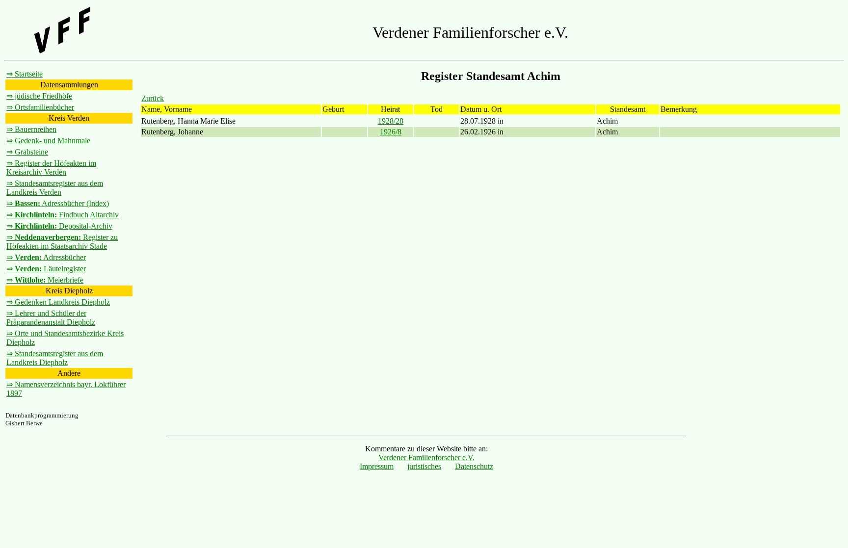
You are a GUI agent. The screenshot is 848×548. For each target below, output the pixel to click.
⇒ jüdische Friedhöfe (39, 96)
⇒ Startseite (24, 74)
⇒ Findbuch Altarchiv (62, 214)
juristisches (424, 466)
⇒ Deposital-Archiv (59, 226)
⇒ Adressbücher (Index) (57, 203)
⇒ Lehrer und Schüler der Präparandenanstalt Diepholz (50, 317)
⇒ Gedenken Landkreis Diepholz (58, 302)
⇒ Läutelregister (46, 268)
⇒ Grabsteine (27, 152)
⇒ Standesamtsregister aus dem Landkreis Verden (54, 187)
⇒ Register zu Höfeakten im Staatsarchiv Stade (62, 241)
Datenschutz (474, 466)
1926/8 (390, 132)
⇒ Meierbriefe (44, 280)
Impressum (377, 466)
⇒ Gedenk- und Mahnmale (48, 140)
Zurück (152, 98)
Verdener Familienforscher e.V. (426, 457)
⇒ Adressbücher (46, 257)
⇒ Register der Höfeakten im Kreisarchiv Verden (51, 167)
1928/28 (390, 121)
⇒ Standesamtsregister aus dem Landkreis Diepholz (54, 357)
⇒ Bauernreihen (31, 129)
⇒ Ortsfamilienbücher (40, 107)
